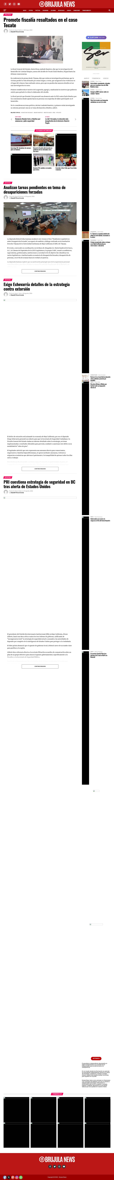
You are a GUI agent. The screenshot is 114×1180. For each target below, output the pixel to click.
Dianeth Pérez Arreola (17, 31)
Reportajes (61, 10)
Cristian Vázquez (27, 112)
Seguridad (45, 10)
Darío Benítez (38, 112)
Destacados (48, 112)
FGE (54, 112)
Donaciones (76, 10)
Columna (53, 10)
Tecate (59, 112)
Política (37, 10)
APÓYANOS (96, 1058)
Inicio (24, 10)
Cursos (69, 10)
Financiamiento (86, 10)
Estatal (31, 10)
